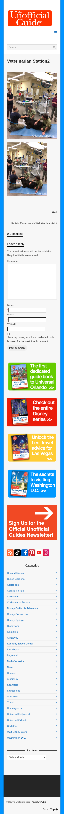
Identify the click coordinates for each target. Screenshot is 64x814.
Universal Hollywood (18, 714)
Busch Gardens (16, 578)
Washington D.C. (16, 737)
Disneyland (13, 625)
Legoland (12, 655)
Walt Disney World (17, 731)
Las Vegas (13, 649)
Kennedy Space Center (20, 643)
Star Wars (12, 696)
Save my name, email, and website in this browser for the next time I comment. (30, 339)
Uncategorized (15, 708)
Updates (12, 726)
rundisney (12, 678)
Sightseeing (13, 690)
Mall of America (15, 661)
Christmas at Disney (18, 602)
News (10, 667)
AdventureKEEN (39, 802)
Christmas (12, 596)
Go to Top (49, 809)
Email (10, 314)
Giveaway (12, 637)
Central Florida (15, 590)
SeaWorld (12, 684)
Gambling (12, 631)
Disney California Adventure (22, 608)
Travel (10, 702)
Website (11, 323)
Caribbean (13, 584)
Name (10, 305)
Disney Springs (15, 620)
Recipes (11, 673)
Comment (12, 261)
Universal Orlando (17, 720)
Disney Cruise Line (17, 614)
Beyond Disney (15, 573)
